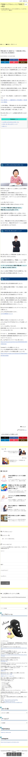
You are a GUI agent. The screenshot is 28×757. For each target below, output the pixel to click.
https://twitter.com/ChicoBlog (11, 700)
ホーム (3, 44)
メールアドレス (4, 570)
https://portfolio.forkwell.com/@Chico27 (13, 702)
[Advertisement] (14, 27)
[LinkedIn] (5, 62)
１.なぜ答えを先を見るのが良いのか (10, 122)
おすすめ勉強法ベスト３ (7, 313)
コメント (2, 550)
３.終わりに (4, 126)
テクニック (15, 44)
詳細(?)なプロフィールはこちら (7, 676)
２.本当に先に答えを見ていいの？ (9, 124)
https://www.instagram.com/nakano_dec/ (10, 742)
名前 (2, 564)
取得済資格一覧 (4, 661)
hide (16, 119)
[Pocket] (14, 62)
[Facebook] (14, 60)
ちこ (26, 430)
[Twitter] (5, 60)
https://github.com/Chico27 (9, 701)
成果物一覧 (3, 670)
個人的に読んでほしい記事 (6, 674)
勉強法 (8, 44)
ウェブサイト (3, 576)
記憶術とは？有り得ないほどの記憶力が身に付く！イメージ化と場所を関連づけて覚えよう (17, 486)
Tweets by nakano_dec (6, 732)
